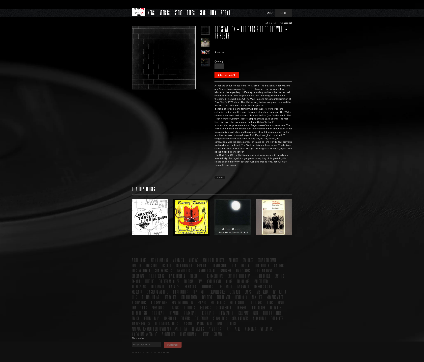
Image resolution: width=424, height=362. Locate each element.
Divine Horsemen (177, 276)
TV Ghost (231, 323)
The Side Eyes (207, 313)
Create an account (283, 23)
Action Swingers (159, 260)
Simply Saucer (225, 313)
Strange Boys (220, 318)
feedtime (149, 281)
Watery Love (267, 328)
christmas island (141, 270)
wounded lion (168, 334)
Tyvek (219, 323)
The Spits (185, 318)
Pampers (202, 302)
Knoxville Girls (217, 291)
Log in (268, 23)
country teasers (163, 270)
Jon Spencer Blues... (264, 286)
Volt (228, 328)
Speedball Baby (151, 318)
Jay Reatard (243, 286)
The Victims (198, 328)
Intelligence (207, 286)
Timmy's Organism (141, 323)
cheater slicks (220, 265)
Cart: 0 (270, 13)
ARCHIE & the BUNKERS (213, 260)
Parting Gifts (218, 302)
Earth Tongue (263, 276)
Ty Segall (187, 323)
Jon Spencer (170, 318)
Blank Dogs (151, 265)
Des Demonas (138, 276)
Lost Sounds (170, 297)
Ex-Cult (136, 281)
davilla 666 (225, 270)
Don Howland (157, 286)
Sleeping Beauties (272, 313)
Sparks (135, 318)
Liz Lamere (235, 291)
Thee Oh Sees (277, 318)
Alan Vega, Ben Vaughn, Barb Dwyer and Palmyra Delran (159, 328)
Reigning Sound (223, 307)
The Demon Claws (263, 270)
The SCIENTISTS (139, 313)
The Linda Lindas (150, 297)
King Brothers (180, 291)
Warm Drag (250, 328)
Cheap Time (202, 265)
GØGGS (229, 281)
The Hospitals (139, 286)
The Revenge (241, 307)
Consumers (279, 265)
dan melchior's (184, 270)
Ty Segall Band (204, 323)
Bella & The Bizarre (267, 260)
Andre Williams (188, 334)
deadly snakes (243, 270)
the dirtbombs (156, 276)
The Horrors (243, 281)
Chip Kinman (198, 291)
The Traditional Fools (166, 323)
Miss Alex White (275, 297)
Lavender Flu (279, 291)
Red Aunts (174, 307)
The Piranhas (256, 302)
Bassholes (248, 260)
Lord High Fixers (189, 297)
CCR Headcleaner (184, 265)
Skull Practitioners (248, 313)
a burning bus (139, 260)
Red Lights (189, 307)
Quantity (218, 61)
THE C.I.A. (245, 265)
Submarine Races (240, 318)
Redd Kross (205, 307)
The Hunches (190, 286)
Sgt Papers (174, 313)
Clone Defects (262, 265)
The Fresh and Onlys (169, 281)
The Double (195, 276)
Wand (237, 328)
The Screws (158, 313)
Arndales (233, 260)
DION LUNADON (224, 297)
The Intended (225, 286)
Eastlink (279, 276)
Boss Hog (166, 265)
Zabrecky (205, 334)
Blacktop (136, 265)
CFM (234, 265)
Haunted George (261, 281)
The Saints (275, 307)
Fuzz (200, 281)
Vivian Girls (215, 328)
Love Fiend (207, 297)
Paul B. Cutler (237, 302)
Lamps (248, 291)
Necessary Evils (159, 302)
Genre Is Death (214, 281)
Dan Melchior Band (205, 270)
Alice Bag (193, 260)
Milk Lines (257, 297)
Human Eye (174, 286)
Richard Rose (258, 307)
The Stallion (201, 318)
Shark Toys (190, 313)
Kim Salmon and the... (157, 291)
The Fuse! (188, 281)
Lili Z (134, 297)
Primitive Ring (139, 307)
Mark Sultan (259, 318)
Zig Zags (218, 334)
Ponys (270, 302)
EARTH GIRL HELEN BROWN (240, 276)
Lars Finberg (262, 291)
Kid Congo (137, 291)
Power (281, 302)
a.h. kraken (178, 260)
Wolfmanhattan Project (144, 334)
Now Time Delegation (182, 302)
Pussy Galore (158, 307)
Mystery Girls (139, 302)
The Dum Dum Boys (214, 276)
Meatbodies (241, 297)
